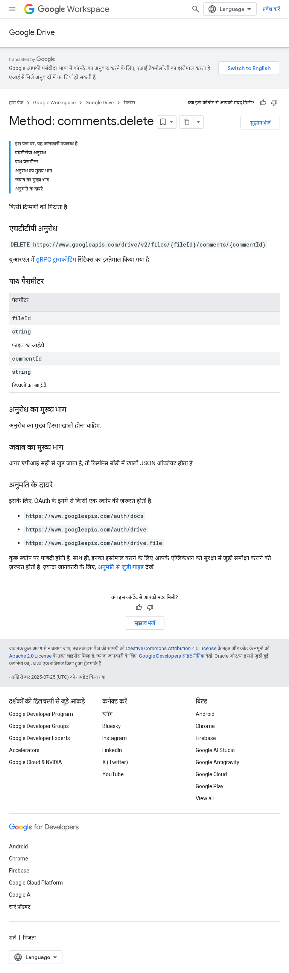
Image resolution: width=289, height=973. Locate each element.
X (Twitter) (115, 762)
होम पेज (16, 102)
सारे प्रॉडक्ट (19, 907)
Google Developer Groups (39, 726)
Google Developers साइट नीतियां (171, 656)
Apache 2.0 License (30, 656)
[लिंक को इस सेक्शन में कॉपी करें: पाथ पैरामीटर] (51, 281)
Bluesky (111, 726)
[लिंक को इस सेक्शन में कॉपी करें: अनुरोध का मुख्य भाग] (73, 410)
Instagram (114, 738)
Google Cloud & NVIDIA (35, 762)
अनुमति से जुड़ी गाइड (120, 567)
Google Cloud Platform (36, 883)
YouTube (113, 774)
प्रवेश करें (271, 9)
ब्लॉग (107, 714)
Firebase (206, 738)
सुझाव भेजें (260, 122)
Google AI (20, 895)
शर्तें (12, 938)
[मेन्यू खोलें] (12, 9)
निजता (29, 938)
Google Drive (32, 32)
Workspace (88, 9)
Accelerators (24, 750)
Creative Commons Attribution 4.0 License (171, 648)
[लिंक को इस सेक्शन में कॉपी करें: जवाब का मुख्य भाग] (70, 447)
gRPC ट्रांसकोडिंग (56, 259)
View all (205, 798)
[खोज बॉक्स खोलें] (195, 9)
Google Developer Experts (39, 738)
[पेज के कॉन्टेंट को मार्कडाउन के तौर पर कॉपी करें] (186, 122)
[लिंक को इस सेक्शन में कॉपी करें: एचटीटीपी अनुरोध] (64, 229)
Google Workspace (54, 102)
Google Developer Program (41, 714)
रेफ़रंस (129, 102)
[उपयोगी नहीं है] (274, 102)
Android (205, 714)
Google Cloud (211, 774)
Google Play (210, 786)
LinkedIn (112, 750)
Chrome (205, 726)
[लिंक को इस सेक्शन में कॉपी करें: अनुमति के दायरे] (60, 485)
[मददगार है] (263, 102)
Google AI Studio (215, 750)
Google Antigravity (217, 762)
